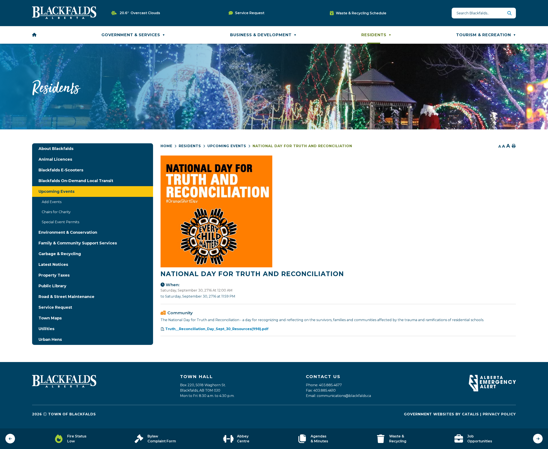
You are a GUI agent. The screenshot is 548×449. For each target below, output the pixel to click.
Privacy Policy (499, 414)
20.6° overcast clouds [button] (140, 13)
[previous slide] (10, 438)
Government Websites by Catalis (441, 414)
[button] (509, 13)
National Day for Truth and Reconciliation (302, 146)
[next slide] (538, 438)
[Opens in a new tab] (492, 390)
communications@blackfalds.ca (344, 396)
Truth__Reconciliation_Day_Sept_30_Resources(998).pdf (216, 329)
